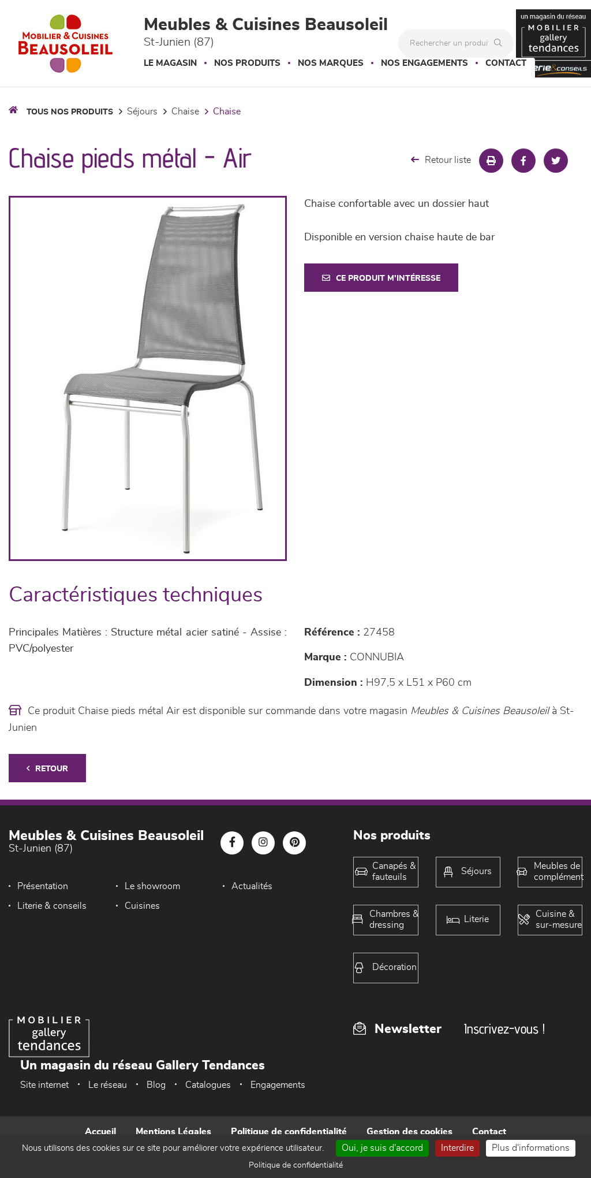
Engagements (277, 1085)
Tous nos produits (70, 112)
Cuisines (142, 906)
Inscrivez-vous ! (504, 1028)
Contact (505, 63)
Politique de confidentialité (289, 1131)
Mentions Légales (173, 1131)
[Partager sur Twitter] (556, 160)
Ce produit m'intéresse (388, 278)
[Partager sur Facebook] (523, 160)
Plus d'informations (531, 1148)
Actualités (251, 886)
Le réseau (107, 1085)
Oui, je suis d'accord (382, 1148)
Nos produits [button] (247, 63)
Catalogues (208, 1085)
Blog (156, 1085)
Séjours (142, 111)
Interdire (457, 1148)
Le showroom (152, 886)
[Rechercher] (501, 43)
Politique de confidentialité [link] (296, 1165)
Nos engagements (424, 63)
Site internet (44, 1085)
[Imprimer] (491, 160)
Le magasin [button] (170, 63)
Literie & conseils (52, 906)
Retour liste (448, 160)
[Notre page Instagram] (263, 842)
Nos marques (331, 63)
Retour (51, 769)
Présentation (42, 886)
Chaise (185, 111)
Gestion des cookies (409, 1131)
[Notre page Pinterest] (294, 842)
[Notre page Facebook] (232, 842)
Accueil (100, 1131)
